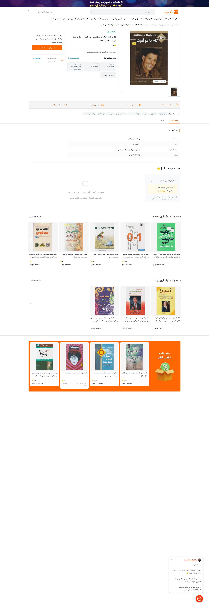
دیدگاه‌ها (164, 120)
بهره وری (153, 114)
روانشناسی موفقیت (89, 114)
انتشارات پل (111, 32)
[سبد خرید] (29, 11)
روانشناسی (101, 114)
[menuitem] (172, 19)
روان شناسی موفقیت (165, 114)
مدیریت (145, 114)
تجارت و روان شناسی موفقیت (97, 52)
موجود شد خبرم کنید (45, 47)
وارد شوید (161, 191)
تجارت (130, 114)
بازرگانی (137, 114)
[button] (31, 239)
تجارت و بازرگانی (120, 114)
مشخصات (174, 120)
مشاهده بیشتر (35, 216)
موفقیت (110, 114)
